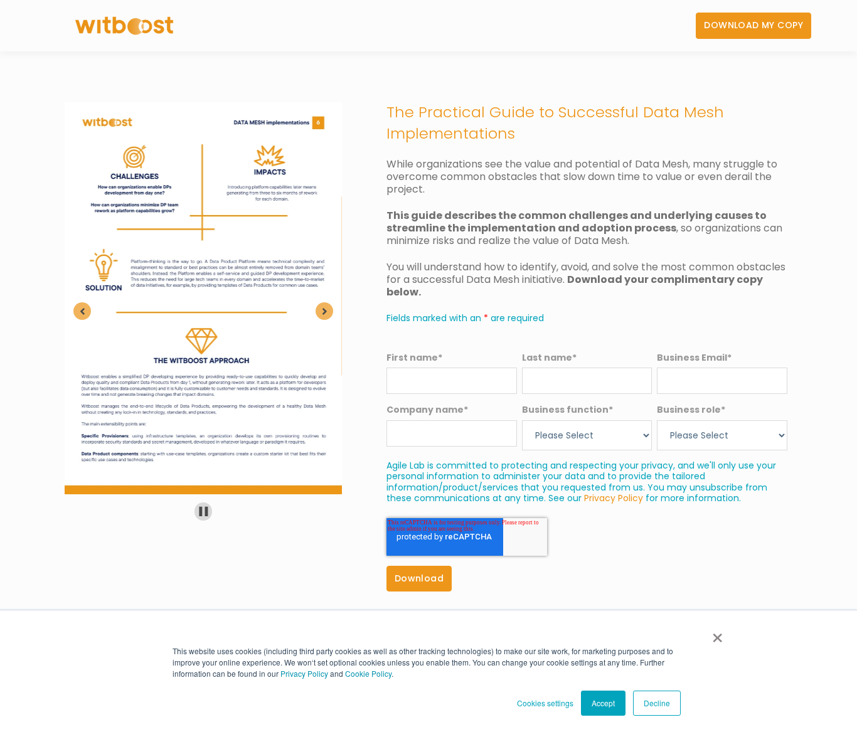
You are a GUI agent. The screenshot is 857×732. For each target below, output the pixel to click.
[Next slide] (324, 311)
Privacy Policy (304, 673)
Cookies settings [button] (545, 703)
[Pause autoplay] (203, 511)
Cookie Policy (368, 673)
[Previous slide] (82, 311)
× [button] (717, 633)
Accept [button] (603, 703)
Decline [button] (657, 703)
